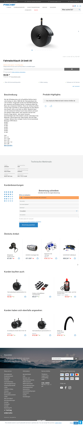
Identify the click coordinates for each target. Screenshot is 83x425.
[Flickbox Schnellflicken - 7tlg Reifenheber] (50, 297)
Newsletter (7, 378)
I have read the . (15, 72)
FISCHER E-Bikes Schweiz (8, 390)
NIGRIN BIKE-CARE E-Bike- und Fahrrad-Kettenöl (66, 292)
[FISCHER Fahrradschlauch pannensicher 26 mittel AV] (16, 284)
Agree (75, 423)
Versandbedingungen (28, 385)
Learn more (58, 423)
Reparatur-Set (48, 254)
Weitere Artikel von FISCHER (51, 106)
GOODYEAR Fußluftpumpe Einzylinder (69, 255)
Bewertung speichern (28, 225)
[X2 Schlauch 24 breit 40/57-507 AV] (25, 335)
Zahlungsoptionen (28, 387)
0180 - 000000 (46, 383)
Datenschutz (26, 389)
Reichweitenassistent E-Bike (9, 395)
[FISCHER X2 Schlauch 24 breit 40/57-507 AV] (16, 323)
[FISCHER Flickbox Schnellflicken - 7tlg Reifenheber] (41, 286)
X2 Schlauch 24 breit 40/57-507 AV (16, 330)
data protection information (18, 72)
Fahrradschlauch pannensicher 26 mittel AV (16, 292)
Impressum (26, 393)
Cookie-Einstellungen (26, 395)
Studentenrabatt (8, 376)
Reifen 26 (60, 331)
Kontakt (6, 402)
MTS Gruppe (7, 393)
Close (71, 423)
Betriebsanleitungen (9, 400)
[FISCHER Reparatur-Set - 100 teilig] (50, 246)
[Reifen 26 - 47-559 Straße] (75, 335)
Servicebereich (8, 374)
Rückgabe (6, 404)
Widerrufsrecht (27, 381)
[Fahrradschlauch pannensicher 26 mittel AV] (25, 297)
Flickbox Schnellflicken (38, 294)
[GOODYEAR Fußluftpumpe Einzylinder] (69, 247)
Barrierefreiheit (27, 374)
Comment (77, 86)
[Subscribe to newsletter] (76, 358)
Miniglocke (10, 255)
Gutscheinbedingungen (28, 391)
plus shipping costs (15, 76)
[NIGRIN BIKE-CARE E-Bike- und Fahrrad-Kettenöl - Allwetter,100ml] (66, 284)
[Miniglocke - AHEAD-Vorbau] (19, 258)
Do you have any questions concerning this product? (46, 106)
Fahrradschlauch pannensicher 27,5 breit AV (41, 330)
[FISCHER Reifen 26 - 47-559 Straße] (66, 323)
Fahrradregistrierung (9, 383)
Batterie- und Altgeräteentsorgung (28, 379)
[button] (80, 422)
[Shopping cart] (80, 6)
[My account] (78, 6)
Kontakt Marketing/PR (8, 406)
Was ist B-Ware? (8, 398)
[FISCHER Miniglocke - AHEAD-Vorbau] (13, 247)
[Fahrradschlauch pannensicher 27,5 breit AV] (50, 335)
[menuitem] (8, 7)
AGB (24, 376)
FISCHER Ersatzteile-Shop (8, 380)
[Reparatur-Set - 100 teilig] (56, 258)
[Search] (79, 10)
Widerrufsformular (28, 383)
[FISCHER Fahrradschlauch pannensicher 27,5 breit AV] (41, 323)
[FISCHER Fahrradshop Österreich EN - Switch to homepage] (9, 5)
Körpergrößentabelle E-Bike (9, 386)
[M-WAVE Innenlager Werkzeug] (32, 247)
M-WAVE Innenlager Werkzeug (32, 255)
